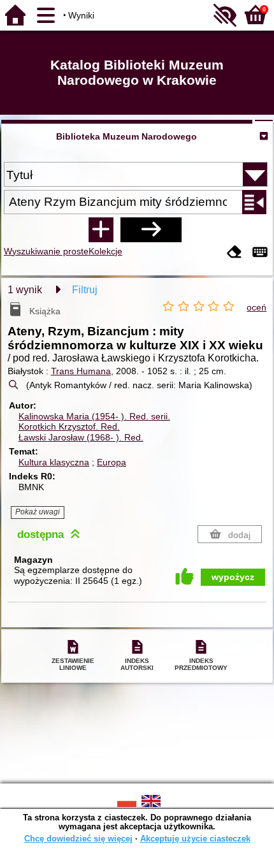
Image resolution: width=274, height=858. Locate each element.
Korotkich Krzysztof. (69, 426)
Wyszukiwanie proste (46, 251)
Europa (111, 462)
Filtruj (84, 289)
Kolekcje (105, 251)
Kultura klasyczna (53, 462)
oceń (256, 307)
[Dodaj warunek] (101, 229)
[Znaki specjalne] (260, 253)
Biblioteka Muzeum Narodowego (126, 136)
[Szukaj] (151, 229)
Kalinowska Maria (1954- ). (94, 416)
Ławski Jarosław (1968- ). (80, 437)
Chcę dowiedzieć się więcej (78, 838)
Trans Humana (81, 371)
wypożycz (233, 577)
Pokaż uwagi (37, 512)
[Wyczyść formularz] (234, 253)
